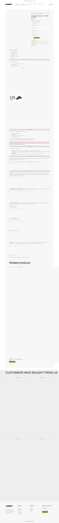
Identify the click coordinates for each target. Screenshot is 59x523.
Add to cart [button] (12, 361)
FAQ (18, 507)
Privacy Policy (19, 508)
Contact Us (31, 508)
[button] (19, 4)
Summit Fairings (35, 45)
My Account (31, 509)
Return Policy (19, 510)
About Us (31, 507)
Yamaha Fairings (36, 41)
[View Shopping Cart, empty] (52, 4)
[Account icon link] (50, 4)
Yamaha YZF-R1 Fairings (41, 41)
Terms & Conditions (20, 509)
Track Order (31, 510)
